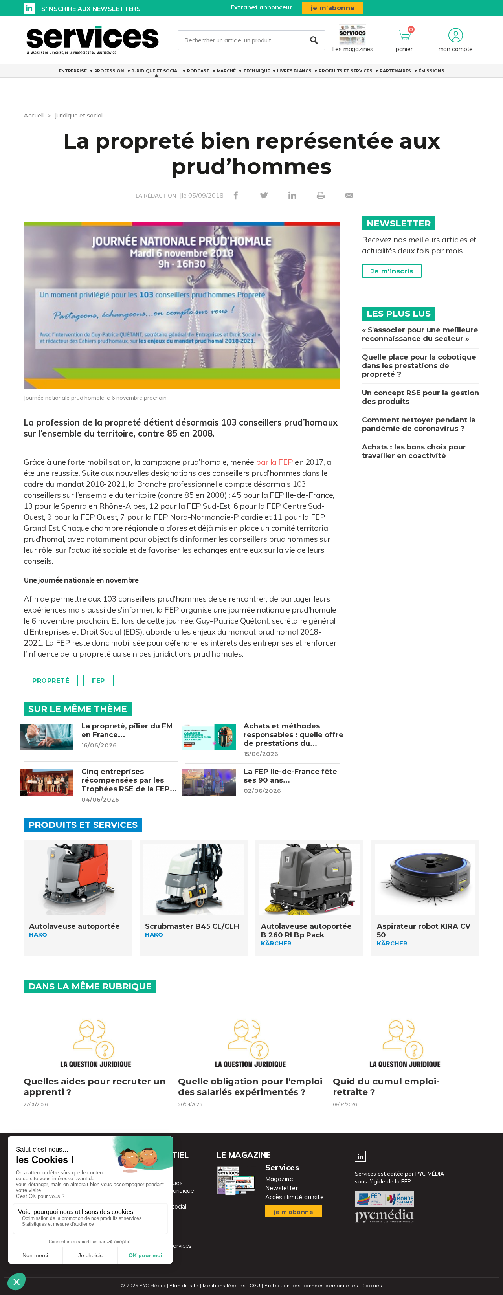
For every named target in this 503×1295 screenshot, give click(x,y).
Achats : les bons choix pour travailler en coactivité (414, 451)
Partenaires (395, 70)
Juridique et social (156, 70)
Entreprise (73, 70)
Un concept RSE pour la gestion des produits (420, 397)
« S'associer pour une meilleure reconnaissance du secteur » (420, 334)
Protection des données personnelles (311, 1285)
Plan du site (183, 1285)
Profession (109, 70)
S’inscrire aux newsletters (91, 9)
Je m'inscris (392, 271)
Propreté (50, 680)
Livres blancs (294, 70)
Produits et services (345, 70)
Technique (256, 70)
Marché (226, 70)
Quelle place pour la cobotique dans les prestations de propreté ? (419, 366)
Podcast (198, 70)
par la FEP (274, 462)
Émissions (431, 70)
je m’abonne (332, 8)
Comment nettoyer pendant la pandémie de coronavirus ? (418, 424)
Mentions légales (224, 1285)
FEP (98, 680)
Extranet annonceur (261, 7)
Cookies (372, 1285)
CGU (255, 1285)
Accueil (34, 115)
